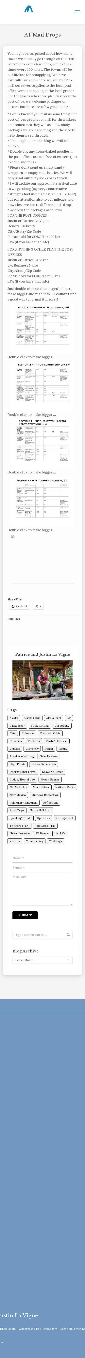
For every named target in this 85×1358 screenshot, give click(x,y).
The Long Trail (45, 825)
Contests (34, 741)
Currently (32, 748)
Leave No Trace (52, 772)
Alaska (14, 718)
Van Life (60, 833)
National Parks (65, 787)
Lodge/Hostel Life (22, 779)
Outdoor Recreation (45, 795)
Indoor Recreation (43, 764)
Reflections (50, 802)
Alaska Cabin (32, 718)
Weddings (55, 841)
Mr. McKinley (18, 787)
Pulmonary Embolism (23, 802)
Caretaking (62, 725)
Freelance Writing (22, 756)
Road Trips (17, 810)
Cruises (15, 748)
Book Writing (40, 725)
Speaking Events (20, 818)
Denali (48, 748)
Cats (13, 733)
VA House (42, 833)
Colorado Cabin (50, 733)
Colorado (28, 733)
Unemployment (20, 833)
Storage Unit (64, 818)
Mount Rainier (50, 779)
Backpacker (17, 725)
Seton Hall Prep (40, 810)
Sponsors (43, 818)
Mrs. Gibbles (41, 787)
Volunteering (34, 841)
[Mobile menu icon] (78, 12)
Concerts (16, 741)
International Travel (23, 772)
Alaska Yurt (53, 718)
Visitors (15, 841)
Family (63, 748)
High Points (18, 764)
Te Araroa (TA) (19, 825)
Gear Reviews (49, 756)
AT (69, 718)
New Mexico (18, 795)
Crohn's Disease (56, 741)
